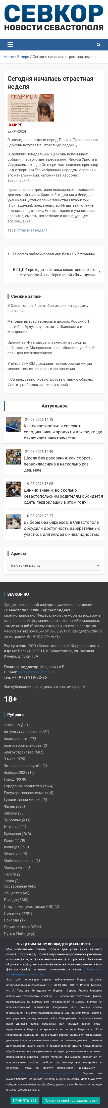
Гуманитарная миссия (22, 799)
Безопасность (16, 738)
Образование (15, 886)
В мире (15, 125)
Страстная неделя (32, 230)
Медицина (13, 854)
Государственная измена (26, 793)
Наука (9, 881)
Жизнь (9, 806)
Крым (9, 840)
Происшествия (16, 927)
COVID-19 (12, 725)
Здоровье (12, 820)
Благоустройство (19, 752)
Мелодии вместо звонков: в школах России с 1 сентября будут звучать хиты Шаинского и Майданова (48, 326)
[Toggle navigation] (10, 44)
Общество (13, 893)
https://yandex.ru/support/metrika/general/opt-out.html (41, 1073)
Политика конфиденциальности (71, 1100)
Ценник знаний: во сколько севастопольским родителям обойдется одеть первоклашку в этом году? (63, 496)
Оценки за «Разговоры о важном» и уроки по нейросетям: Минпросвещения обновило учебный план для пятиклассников (51, 347)
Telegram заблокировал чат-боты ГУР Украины (54, 254)
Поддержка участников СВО (28, 906)
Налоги (10, 874)
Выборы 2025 (15, 772)
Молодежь (13, 867)
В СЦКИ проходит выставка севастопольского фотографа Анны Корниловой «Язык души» (54, 272)
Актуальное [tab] (55, 406)
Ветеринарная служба (22, 766)
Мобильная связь (19, 860)
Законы (10, 813)
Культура (11, 847)
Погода (10, 900)
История (11, 827)
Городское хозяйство (23, 786)
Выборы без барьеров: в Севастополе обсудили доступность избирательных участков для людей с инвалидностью (62, 528)
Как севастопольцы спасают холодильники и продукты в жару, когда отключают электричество (63, 431)
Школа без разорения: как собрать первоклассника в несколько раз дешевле (58, 464)
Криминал (12, 833)
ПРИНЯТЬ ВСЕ (25, 1100)
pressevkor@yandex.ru (36, 672)
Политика (12, 913)
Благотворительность (22, 745)
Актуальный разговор (23, 732)
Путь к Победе (17, 933)
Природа (11, 920)
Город (9, 779)
